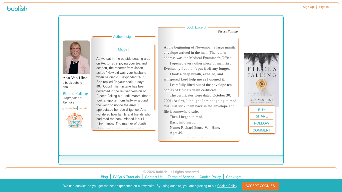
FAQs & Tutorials (126, 177)
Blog (104, 177)
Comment (262, 130)
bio (75, 108)
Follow (261, 123)
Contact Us (153, 177)
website (83, 108)
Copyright (233, 177)
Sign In (324, 7)
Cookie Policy (210, 177)
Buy (261, 110)
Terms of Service (181, 177)
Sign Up (308, 7)
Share (262, 116)
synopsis (67, 108)
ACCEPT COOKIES (260, 186)
